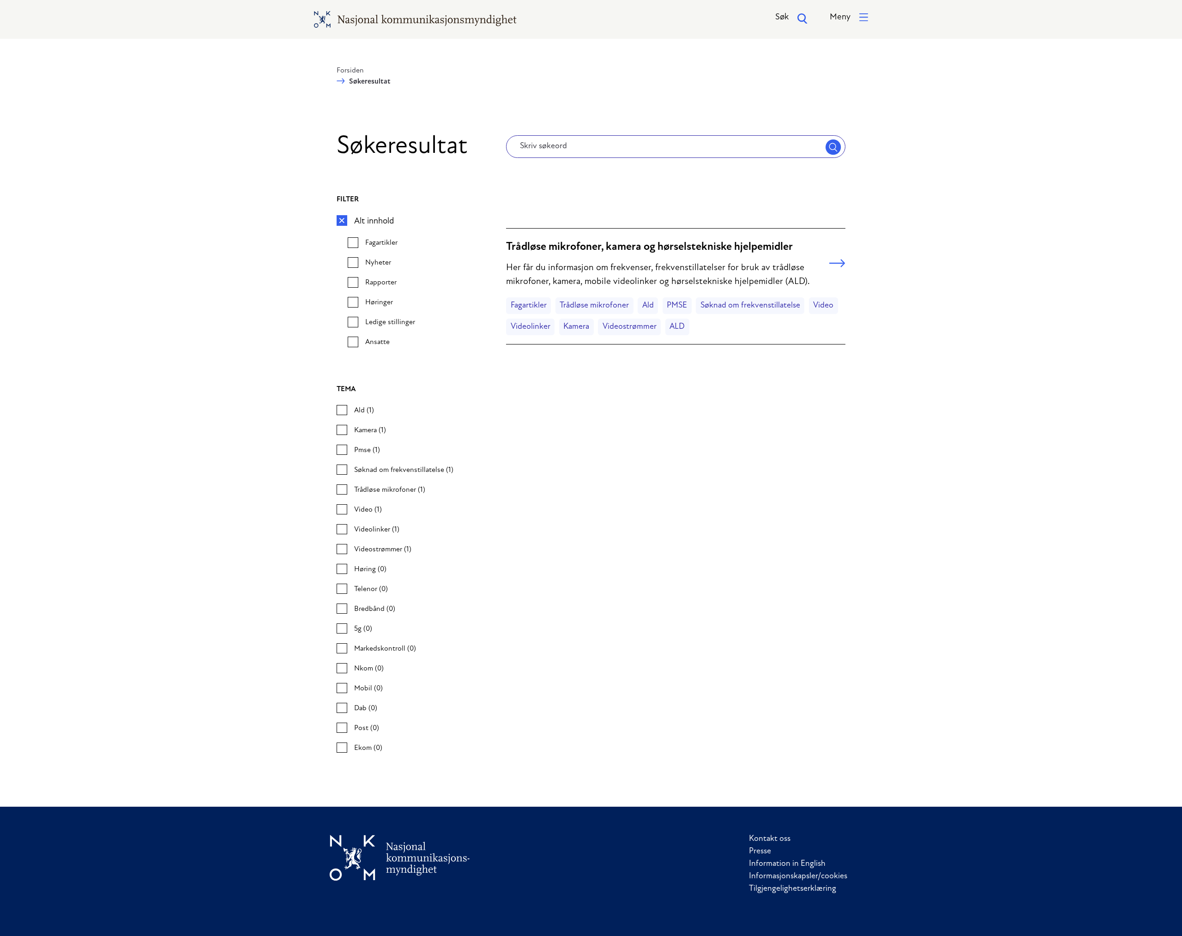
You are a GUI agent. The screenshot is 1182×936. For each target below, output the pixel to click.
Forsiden (350, 70)
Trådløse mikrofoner (594, 306)
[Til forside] (400, 857)
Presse (760, 851)
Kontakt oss (769, 839)
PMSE (677, 306)
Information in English (787, 864)
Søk (782, 17)
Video (823, 306)
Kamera (576, 327)
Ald (648, 306)
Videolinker (530, 327)
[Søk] (833, 146)
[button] (849, 17)
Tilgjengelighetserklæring (792, 889)
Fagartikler (529, 306)
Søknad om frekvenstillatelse (750, 306)
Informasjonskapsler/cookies (798, 876)
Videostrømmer (630, 327)
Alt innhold (374, 221)
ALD (677, 327)
